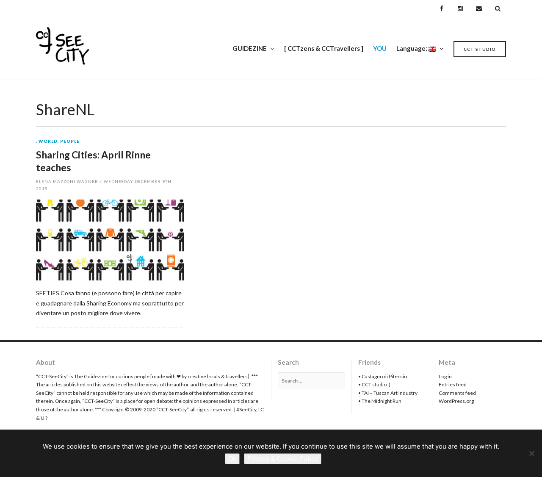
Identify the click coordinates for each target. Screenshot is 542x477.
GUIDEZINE (249, 48)
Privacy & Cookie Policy (282, 459)
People (70, 141)
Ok (232, 459)
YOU (380, 48)
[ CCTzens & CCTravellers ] (323, 48)
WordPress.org (456, 401)
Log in (445, 376)
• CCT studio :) (374, 384)
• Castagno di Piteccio (382, 376)
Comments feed (457, 393)
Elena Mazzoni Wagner (67, 181)
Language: (412, 48)
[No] (531, 453)
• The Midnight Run (379, 401)
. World (47, 141)
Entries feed (453, 384)
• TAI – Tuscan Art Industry (388, 393)
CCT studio (480, 49)
